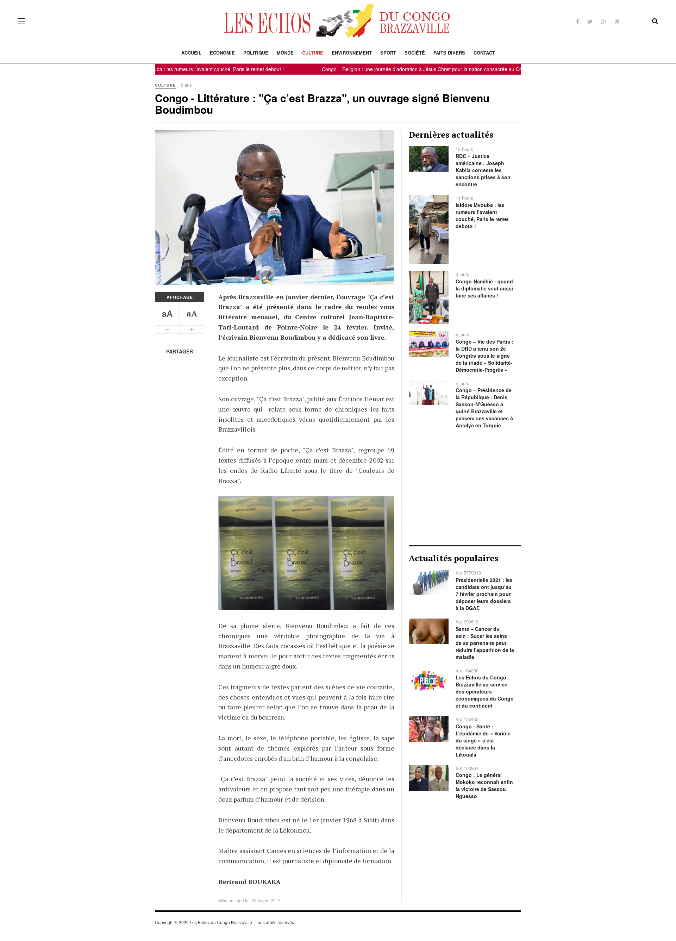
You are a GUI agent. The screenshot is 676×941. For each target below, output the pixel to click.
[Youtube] (617, 21)
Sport (388, 52)
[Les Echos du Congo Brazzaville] (338, 21)
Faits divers (449, 52)
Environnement (352, 52)
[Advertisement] (465, 487)
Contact (484, 52)
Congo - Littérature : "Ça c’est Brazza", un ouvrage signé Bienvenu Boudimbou (322, 103)
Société (415, 52)
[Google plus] (603, 21)
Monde (285, 52)
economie (222, 52)
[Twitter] (590, 21)
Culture (312, 52)
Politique (255, 52)
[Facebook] (577, 21)
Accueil (191, 52)
